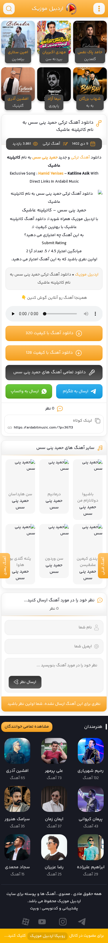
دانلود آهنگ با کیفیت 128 (49, 352)
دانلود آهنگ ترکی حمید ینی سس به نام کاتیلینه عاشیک (58, 126)
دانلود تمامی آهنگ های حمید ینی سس (49, 372)
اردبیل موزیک (47, 8)
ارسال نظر (28, 682)
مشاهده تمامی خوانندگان (27, 727)
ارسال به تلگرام (75, 391)
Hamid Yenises (50, 174)
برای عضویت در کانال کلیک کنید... (54, 936)
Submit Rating (54, 243)
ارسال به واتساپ (25, 391)
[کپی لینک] (97, 420)
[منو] (99, 8)
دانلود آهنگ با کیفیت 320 (49, 333)
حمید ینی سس (45, 157)
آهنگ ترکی (51, 144)
